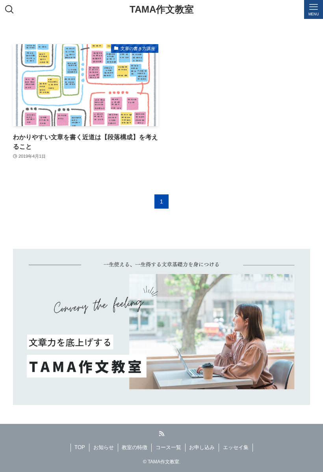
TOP (79, 447)
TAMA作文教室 (162, 9)
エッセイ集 (236, 447)
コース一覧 (168, 447)
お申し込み (202, 447)
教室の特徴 (134, 447)
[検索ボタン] (9, 9)
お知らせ (103, 447)
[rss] (161, 433)
